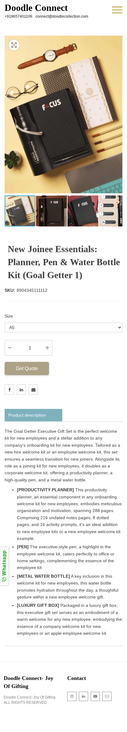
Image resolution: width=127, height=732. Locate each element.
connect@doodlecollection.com (61, 16)
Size (9, 315)
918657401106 (19, 16)
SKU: (10, 290)
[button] (52, 211)
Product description (27, 415)
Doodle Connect (36, 7)
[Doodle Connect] (117, 10)
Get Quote (27, 368)
